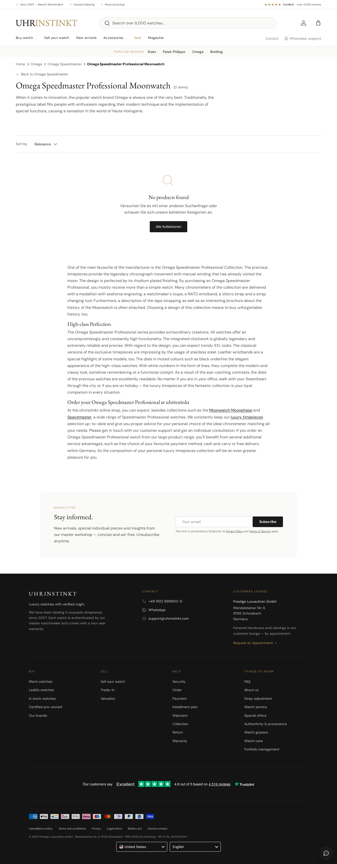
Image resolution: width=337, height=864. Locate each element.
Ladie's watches (41, 690)
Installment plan (185, 707)
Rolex (152, 52)
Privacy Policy (234, 531)
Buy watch (24, 37)
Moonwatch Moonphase (230, 410)
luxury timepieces (247, 417)
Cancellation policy (41, 828)
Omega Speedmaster (65, 64)
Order (177, 690)
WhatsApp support (305, 38)
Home (20, 64)
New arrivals (86, 37)
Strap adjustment (258, 698)
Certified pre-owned (45, 707)
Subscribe (267, 521)
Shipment (179, 715)
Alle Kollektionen (168, 226)
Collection (180, 724)
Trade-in (107, 690)
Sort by (21, 144)
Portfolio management (261, 749)
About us (251, 690)
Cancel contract (157, 828)
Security (179, 681)
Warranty (179, 741)
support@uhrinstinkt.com (169, 618)
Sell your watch (56, 37)
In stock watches (42, 698)
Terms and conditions (72, 828)
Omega (198, 52)
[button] (318, 22)
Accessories (113, 37)
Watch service (255, 707)
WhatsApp (157, 610)
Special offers (255, 715)
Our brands (38, 715)
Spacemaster (79, 417)
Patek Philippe (174, 52)
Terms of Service (259, 531)
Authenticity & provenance (265, 724)
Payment (179, 698)
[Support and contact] (326, 853)
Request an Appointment (253, 643)
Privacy (96, 828)
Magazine (156, 37)
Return (177, 732)
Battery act (135, 828)
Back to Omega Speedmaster (42, 74)
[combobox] (187, 23)
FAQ (247, 681)
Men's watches (40, 681)
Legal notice (114, 828)
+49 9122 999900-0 (165, 601)
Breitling (216, 52)
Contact (272, 38)
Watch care (253, 741)
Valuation (108, 698)
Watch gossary (256, 732)
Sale (137, 37)
